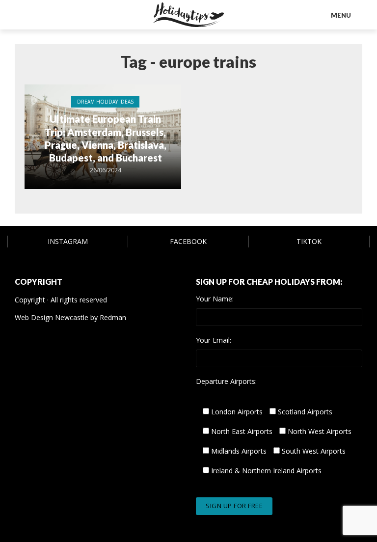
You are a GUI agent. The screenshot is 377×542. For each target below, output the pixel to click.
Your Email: (213, 340)
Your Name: (215, 299)
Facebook (188, 241)
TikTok (309, 241)
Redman (113, 317)
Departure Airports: (226, 381)
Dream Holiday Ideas (105, 101)
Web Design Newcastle (51, 317)
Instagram (68, 241)
